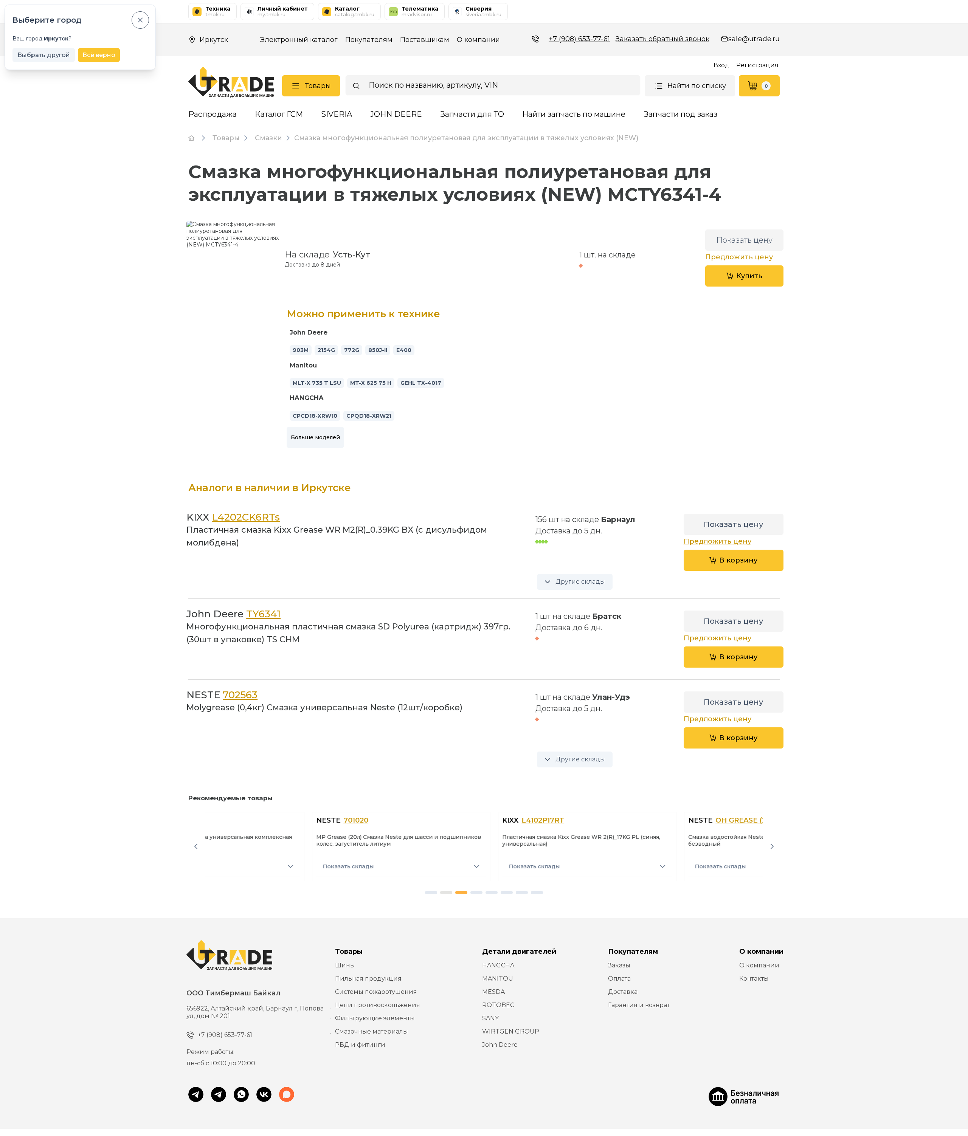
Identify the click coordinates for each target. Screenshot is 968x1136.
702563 (240, 695)
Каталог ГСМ (279, 114)
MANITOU (497, 978)
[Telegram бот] (218, 1095)
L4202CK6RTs (246, 517)
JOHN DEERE (396, 114)
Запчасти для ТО (472, 114)
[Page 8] (537, 892)
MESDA (493, 991)
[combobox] (493, 85)
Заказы (619, 965)
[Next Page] (772, 846)
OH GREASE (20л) (643, 820)
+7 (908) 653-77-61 (579, 39)
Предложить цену (739, 257)
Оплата (619, 978)
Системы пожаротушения (376, 991)
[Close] (140, 20)
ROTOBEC (498, 1005)
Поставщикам (424, 40)
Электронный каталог (299, 40)
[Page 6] (507, 892)
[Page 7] (522, 892)
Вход (721, 65)
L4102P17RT (439, 820)
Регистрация (757, 65)
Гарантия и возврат (639, 1005)
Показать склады (245, 866)
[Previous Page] (195, 846)
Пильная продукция (368, 978)
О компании (478, 40)
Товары (318, 86)
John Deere (500, 1044)
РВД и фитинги (360, 1044)
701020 (252, 820)
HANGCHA (498, 965)
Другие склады (580, 581)
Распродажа (212, 114)
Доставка (623, 991)
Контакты (754, 978)
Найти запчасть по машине (573, 114)
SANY (490, 1018)
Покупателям (368, 40)
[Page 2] (446, 892)
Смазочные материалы (371, 1031)
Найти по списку (696, 86)
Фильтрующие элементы (375, 1018)
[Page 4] (476, 892)
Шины (345, 965)
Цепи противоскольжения (377, 1005)
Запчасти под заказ (680, 114)
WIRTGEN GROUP (510, 1031)
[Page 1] (431, 892)
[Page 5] (492, 892)
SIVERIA (336, 114)
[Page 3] (461, 892)
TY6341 (263, 614)
